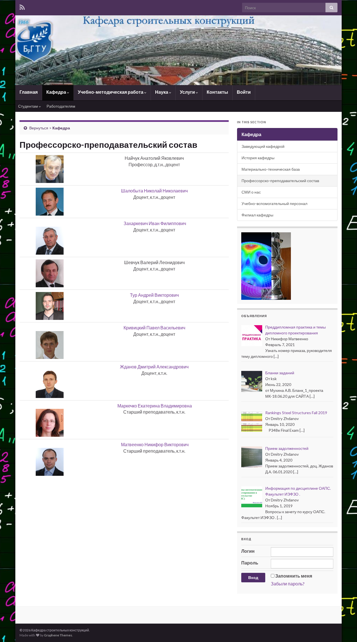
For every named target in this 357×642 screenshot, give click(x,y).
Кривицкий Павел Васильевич (154, 327)
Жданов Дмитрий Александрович (154, 366)
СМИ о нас (251, 192)
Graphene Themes (58, 635)
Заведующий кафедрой (263, 146)
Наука (162, 92)
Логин (248, 551)
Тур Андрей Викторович (154, 295)
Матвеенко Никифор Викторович (155, 444)
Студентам (28, 106)
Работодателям (61, 106)
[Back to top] (344, 629)
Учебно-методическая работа (111, 92)
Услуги (188, 92)
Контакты (217, 92)
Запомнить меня (293, 575)
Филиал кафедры (257, 215)
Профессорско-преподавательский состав (280, 180)
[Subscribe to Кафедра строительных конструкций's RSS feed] (22, 7)
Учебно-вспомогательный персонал (274, 203)
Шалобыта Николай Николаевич (154, 190)
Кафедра (56, 92)
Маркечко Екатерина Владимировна (154, 405)
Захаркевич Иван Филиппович (155, 223)
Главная (29, 92)
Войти (244, 92)
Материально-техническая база (271, 169)
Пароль (249, 562)
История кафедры (258, 157)
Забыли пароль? (288, 583)
